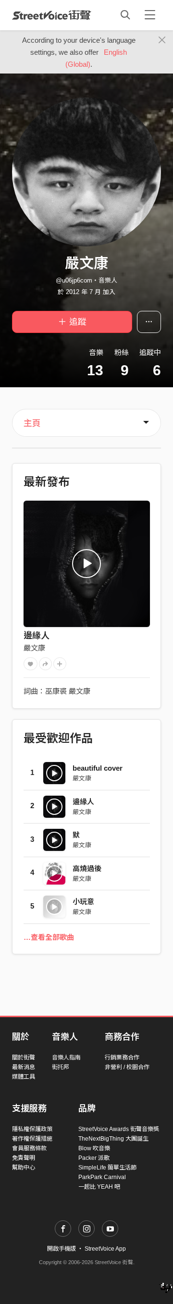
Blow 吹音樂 (94, 1148)
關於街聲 (23, 1057)
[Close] (162, 40)
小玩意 (83, 902)
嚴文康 (34, 648)
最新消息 (23, 1067)
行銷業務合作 (122, 1057)
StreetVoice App (105, 1248)
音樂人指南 (66, 1057)
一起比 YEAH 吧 (99, 1186)
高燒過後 (87, 868)
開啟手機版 (61, 1248)
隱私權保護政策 (32, 1129)
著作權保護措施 (32, 1138)
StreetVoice (51, 15)
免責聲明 (23, 1158)
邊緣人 (36, 635)
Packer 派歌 (94, 1158)
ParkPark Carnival (102, 1177)
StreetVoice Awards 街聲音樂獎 (118, 1129)
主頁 (32, 423)
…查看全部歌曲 (49, 937)
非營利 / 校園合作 (127, 1067)
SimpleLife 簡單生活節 (107, 1167)
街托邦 (60, 1067)
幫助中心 (23, 1167)
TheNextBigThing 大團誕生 (113, 1138)
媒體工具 (23, 1076)
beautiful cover (98, 768)
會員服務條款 (29, 1148)
